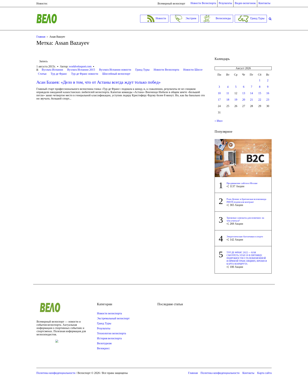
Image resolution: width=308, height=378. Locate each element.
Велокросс (103, 348)
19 (235, 99)
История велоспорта (109, 338)
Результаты (103, 328)
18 (227, 99)
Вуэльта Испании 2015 (81, 69)
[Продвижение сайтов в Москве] (243, 157)
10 (219, 93)
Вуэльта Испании (52, 69)
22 (259, 99)
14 (251, 93)
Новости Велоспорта (166, 69)
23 (267, 99)
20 (243, 99)
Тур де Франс (59, 73)
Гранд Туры (142, 69)
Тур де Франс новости (84, 73)
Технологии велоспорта (111, 333)
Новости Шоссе (192, 69)
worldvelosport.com (80, 66)
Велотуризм (104, 343)
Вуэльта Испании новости (115, 69)
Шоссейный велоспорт (116, 73)
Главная (40, 36)
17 (219, 99)
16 (267, 93)
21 (251, 99)
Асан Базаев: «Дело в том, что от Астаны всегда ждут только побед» (98, 82)
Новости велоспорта (109, 313)
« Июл (218, 120)
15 (259, 93)
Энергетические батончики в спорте (245, 236)
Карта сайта (264, 372)
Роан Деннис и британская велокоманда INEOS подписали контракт (246, 200)
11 (227, 93)
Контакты (248, 372)
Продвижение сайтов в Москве (242, 183)
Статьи (42, 73)
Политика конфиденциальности (220, 372)
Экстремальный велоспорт (113, 318)
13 (243, 93)
